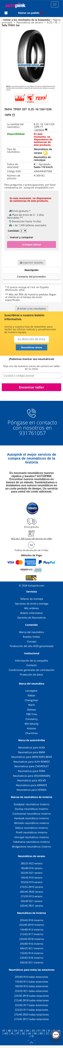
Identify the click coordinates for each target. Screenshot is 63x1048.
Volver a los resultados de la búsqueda (26, 19)
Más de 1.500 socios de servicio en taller (31, 538)
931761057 (32, 433)
